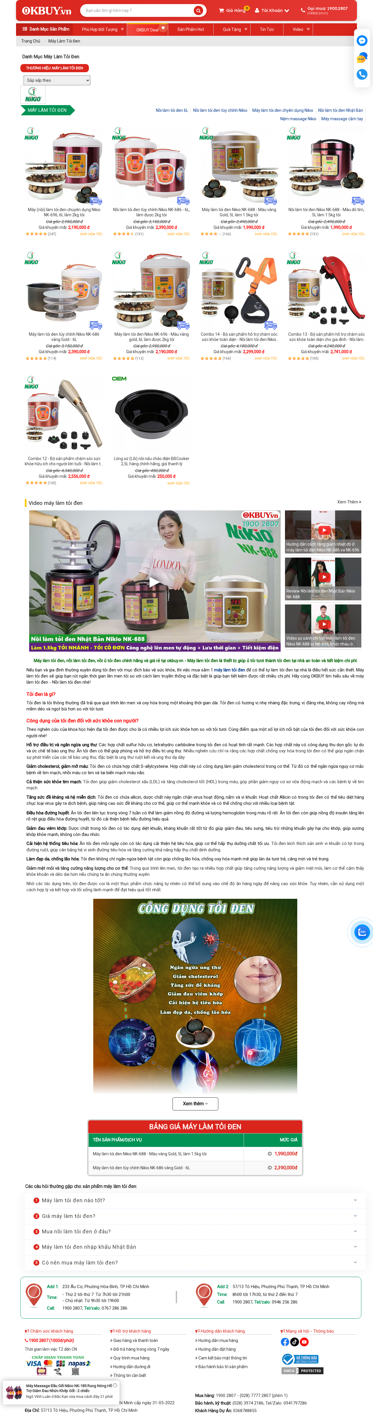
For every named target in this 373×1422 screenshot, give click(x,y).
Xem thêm (194, 1103)
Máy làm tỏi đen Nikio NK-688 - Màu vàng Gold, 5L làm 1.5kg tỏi (239, 212)
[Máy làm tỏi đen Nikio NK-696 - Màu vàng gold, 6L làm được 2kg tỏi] (151, 290)
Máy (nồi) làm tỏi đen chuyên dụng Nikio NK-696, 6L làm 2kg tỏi (64, 212)
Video (298, 29)
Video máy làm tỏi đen (55, 503)
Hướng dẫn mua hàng (218, 1340)
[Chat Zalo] (362, 932)
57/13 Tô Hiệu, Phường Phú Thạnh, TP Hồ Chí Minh (281, 1286)
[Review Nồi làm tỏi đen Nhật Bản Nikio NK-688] (323, 579)
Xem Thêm (348, 502)
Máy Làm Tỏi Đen (64, 41)
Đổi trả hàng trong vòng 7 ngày (140, 1349)
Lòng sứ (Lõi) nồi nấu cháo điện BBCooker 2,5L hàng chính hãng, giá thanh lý (151, 461)
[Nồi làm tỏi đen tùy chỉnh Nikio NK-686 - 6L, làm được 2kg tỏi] (151, 165)
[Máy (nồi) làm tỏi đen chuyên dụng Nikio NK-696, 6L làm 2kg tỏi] (64, 165)
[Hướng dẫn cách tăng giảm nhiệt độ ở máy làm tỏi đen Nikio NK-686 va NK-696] (323, 532)
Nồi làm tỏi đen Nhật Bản (340, 110)
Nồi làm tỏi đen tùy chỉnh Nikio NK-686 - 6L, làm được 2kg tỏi (151, 212)
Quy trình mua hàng (130, 1358)
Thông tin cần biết (129, 1375)
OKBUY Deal (147, 30)
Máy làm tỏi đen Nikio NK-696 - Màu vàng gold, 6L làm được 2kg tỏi (152, 337)
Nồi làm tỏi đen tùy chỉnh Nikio (220, 110)
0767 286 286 (114, 1308)
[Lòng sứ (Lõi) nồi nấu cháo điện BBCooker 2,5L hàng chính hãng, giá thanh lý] (151, 414)
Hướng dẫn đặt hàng (217, 1349)
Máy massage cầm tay (342, 118)
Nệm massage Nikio (298, 118)
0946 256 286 (285, 1302)
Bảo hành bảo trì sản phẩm (223, 1366)
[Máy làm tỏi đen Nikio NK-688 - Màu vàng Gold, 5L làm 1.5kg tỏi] (239, 165)
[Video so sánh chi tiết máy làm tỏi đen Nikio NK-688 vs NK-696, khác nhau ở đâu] (323, 626)
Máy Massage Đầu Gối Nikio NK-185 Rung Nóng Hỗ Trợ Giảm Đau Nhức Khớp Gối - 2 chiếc (69, 1388)
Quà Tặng (232, 29)
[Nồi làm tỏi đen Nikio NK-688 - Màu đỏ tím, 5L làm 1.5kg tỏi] (326, 165)
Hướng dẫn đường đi (131, 1366)
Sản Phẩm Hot (190, 29)
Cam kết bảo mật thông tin (222, 1358)
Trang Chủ (30, 41)
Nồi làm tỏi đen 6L (172, 110)
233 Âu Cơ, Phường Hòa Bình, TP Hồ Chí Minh (105, 1286)
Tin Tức (267, 29)
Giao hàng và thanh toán (135, 1340)
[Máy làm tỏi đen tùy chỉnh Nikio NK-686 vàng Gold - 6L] (64, 290)
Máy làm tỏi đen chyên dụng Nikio (282, 110)
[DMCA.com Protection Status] (302, 1370)
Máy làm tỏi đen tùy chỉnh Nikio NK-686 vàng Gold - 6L (64, 337)
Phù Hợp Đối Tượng (99, 29)
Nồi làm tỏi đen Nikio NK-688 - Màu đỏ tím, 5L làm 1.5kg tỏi (326, 212)
